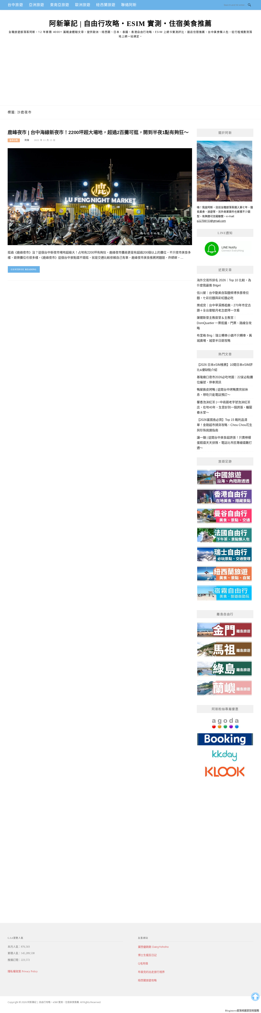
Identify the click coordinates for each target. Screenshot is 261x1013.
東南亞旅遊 (59, 5)
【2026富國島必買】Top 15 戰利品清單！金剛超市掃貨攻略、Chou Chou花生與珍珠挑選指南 (224, 425)
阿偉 (27, 140)
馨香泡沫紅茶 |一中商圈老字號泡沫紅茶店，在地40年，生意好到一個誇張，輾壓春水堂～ (224, 407)
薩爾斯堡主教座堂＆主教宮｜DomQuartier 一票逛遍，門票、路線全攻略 (224, 323)
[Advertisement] (130, 76)
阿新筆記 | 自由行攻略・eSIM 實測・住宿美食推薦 (130, 24)
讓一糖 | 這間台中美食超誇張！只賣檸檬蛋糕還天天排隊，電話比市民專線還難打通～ (224, 443)
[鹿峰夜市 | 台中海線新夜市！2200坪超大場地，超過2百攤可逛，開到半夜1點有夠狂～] (100, 196)
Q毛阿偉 (143, 963)
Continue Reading (24, 269)
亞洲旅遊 (36, 5)
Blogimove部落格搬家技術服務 (242, 1010)
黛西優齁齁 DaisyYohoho (153, 947)
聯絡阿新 (129, 5)
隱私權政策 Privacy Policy (23, 971)
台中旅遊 (15, 5)
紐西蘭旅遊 (105, 5)
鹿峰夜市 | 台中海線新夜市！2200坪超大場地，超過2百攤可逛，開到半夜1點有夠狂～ (98, 132)
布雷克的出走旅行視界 (151, 972)
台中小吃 (14, 140)
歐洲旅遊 (83, 5)
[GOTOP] (255, 997)
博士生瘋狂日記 (147, 955)
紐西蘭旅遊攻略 (147, 980)
